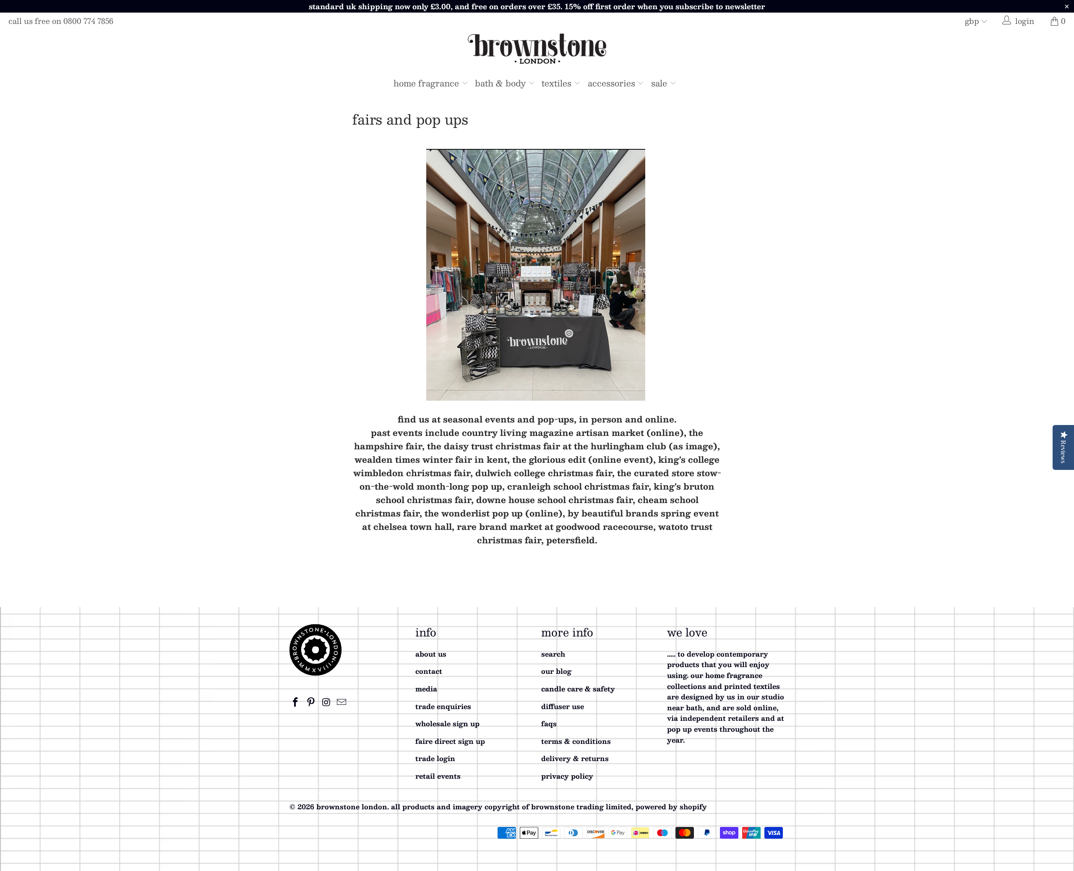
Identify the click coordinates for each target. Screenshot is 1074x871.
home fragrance (427, 83)
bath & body (501, 83)
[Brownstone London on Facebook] (295, 702)
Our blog (556, 671)
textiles (558, 83)
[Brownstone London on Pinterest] (311, 702)
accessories (613, 83)
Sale (660, 83)
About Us (430, 654)
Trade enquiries (443, 706)
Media (426, 688)
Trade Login (435, 758)
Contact (428, 671)
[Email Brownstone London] (342, 702)
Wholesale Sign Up (447, 723)
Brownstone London (351, 806)
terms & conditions (576, 741)
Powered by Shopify (671, 806)
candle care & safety (578, 688)
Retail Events (438, 776)
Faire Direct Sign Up (450, 741)
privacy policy (567, 776)
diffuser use (562, 706)
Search (553, 654)
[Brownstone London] (537, 50)
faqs (549, 723)
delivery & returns (575, 758)
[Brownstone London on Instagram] (326, 702)
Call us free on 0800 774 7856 (60, 21)
